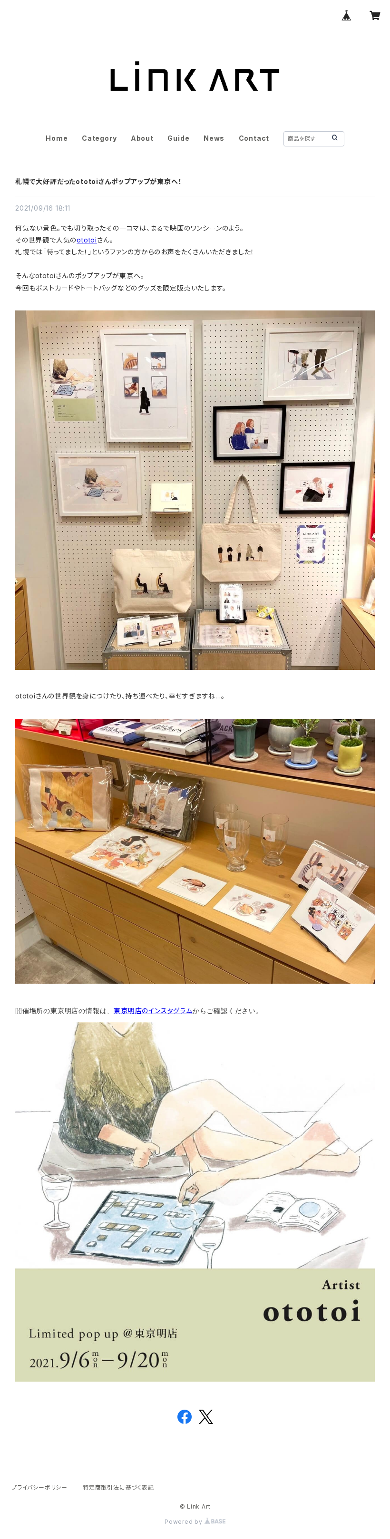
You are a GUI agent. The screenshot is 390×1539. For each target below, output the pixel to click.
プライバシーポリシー (39, 1487)
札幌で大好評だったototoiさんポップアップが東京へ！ (98, 181)
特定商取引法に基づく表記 (118, 1487)
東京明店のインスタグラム (153, 1011)
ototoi (87, 240)
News (214, 138)
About (142, 138)
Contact (254, 138)
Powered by (185, 1521)
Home (57, 138)
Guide (178, 138)
